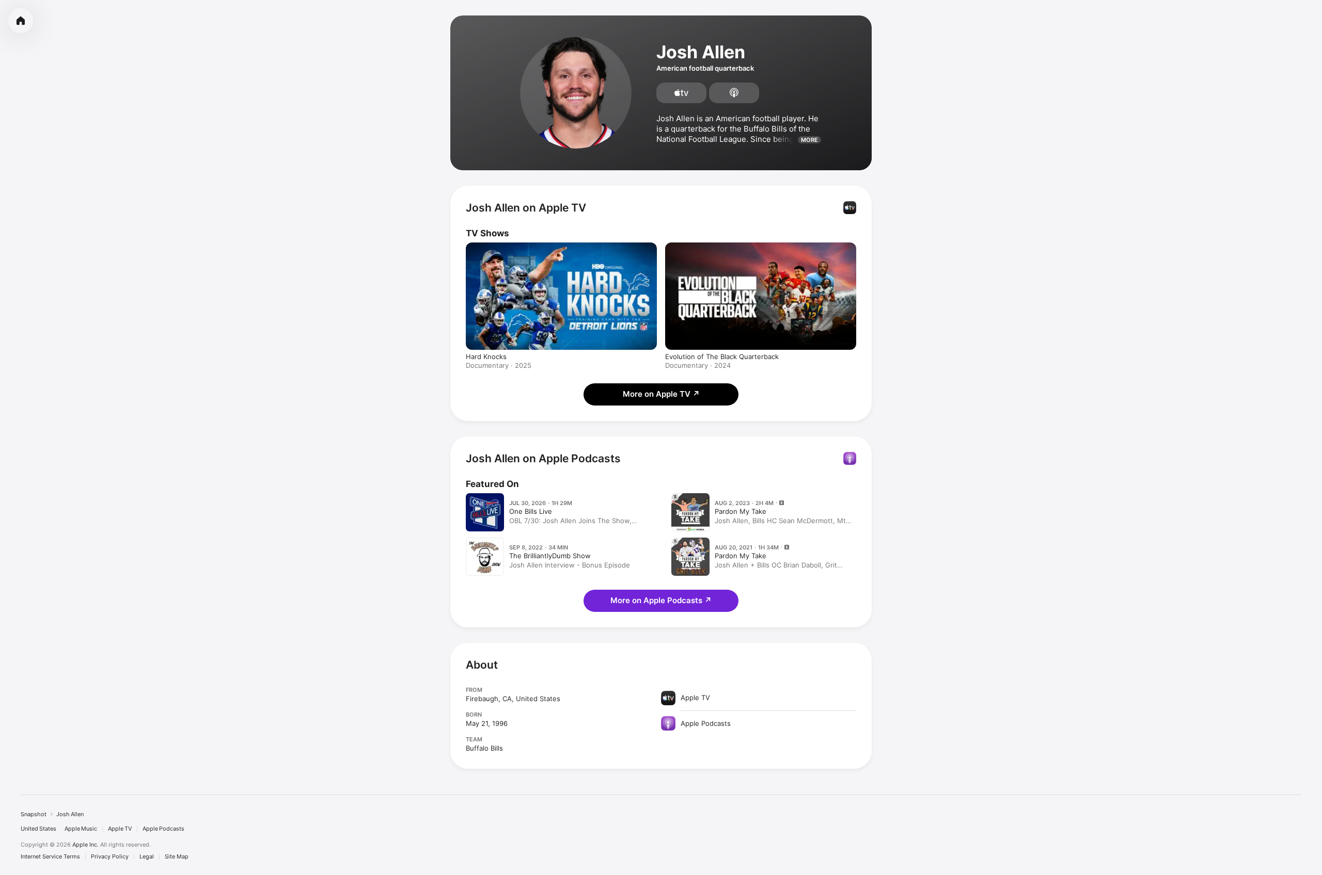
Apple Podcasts (163, 829)
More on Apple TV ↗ (661, 394)
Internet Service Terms (50, 857)
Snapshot (33, 814)
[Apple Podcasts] (734, 93)
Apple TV (120, 829)
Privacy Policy (110, 857)
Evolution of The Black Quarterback (722, 356)
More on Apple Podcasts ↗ (661, 600)
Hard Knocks (486, 356)
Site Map (176, 857)
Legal (146, 857)
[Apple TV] (681, 93)
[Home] (20, 20)
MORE (809, 139)
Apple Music (81, 829)
